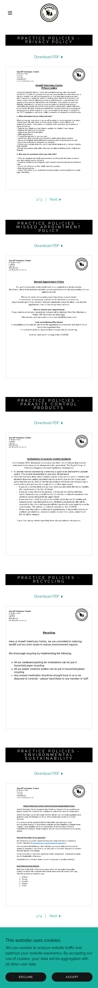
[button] (10, 12)
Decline (26, 977)
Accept (72, 977)
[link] (49, 13)
